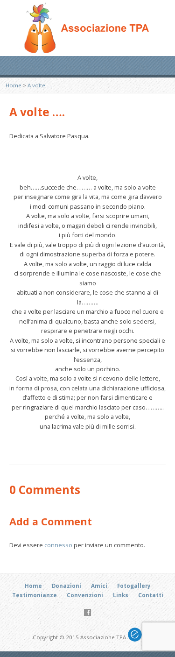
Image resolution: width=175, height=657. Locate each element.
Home (13, 85)
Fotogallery (134, 585)
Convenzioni (85, 595)
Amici (99, 585)
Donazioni (66, 585)
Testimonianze (34, 595)
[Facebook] (87, 612)
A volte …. (40, 85)
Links (120, 595)
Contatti (150, 595)
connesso (58, 545)
